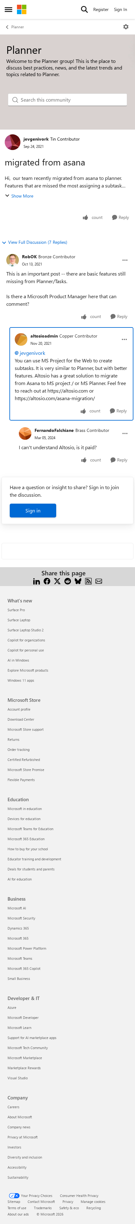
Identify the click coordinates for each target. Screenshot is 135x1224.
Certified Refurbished (24, 759)
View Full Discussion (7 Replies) (37, 242)
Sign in (32, 510)
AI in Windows (18, 660)
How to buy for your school (28, 849)
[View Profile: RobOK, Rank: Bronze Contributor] (12, 260)
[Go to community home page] (21, 9)
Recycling (93, 1207)
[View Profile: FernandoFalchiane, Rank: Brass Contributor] (25, 433)
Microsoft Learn (19, 1027)
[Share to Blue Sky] (78, 580)
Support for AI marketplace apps (32, 1037)
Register (101, 9)
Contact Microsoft (41, 1201)
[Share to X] (57, 580)
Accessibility (17, 1167)
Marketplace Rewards (24, 1067)
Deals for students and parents (31, 869)
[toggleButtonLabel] (126, 26)
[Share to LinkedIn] (36, 580)
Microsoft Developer (23, 1017)
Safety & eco (69, 1207)
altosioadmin (44, 336)
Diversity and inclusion (25, 1157)
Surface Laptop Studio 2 (26, 630)
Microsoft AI (17, 908)
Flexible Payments (21, 779)
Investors (14, 1147)
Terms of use (17, 1207)
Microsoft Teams (20, 958)
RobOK (29, 257)
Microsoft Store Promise (26, 769)
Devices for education (24, 818)
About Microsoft (20, 1117)
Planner (17, 26)
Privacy (67, 1201)
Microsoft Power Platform (27, 948)
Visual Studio (18, 1078)
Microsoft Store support (26, 729)
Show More (22, 196)
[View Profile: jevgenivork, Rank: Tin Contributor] (12, 142)
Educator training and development (34, 859)
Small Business (19, 978)
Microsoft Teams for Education (30, 828)
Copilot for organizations (26, 640)
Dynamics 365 (18, 928)
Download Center (21, 719)
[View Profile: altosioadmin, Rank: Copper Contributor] (21, 339)
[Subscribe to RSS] (88, 580)
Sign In (120, 9)
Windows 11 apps (21, 680)
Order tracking (19, 749)
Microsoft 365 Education (26, 838)
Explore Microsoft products (28, 670)
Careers (13, 1106)
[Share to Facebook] (47, 580)
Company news (19, 1127)
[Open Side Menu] (8, 9)
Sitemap (14, 1201)
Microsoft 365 (18, 938)
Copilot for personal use (26, 650)
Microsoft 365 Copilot (24, 968)
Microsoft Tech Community (28, 1047)
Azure (12, 1007)
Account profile (19, 709)
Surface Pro (16, 609)
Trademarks (43, 1207)
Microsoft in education (25, 808)
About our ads (18, 1214)
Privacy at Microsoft (23, 1137)
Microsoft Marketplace (25, 1057)
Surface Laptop (19, 620)
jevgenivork (36, 139)
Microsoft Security (21, 918)
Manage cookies (93, 1201)
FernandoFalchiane (54, 430)
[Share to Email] (98, 580)
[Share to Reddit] (67, 580)
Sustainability (18, 1177)
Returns (13, 739)
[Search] (84, 9)
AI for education (20, 879)
